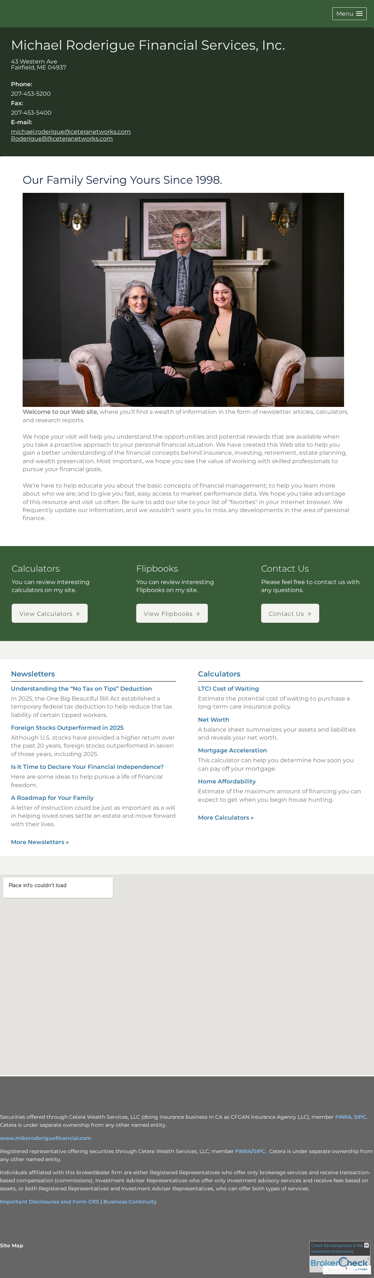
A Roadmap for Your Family (52, 797)
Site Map (11, 1245)
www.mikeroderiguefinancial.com (45, 1138)
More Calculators (226, 817)
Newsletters (33, 673)
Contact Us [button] (286, 613)
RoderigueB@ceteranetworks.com (62, 138)
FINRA (343, 1117)
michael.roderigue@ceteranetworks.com (71, 131)
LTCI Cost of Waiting (228, 688)
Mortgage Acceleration (232, 750)
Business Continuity (130, 1201)
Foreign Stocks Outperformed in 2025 (67, 727)
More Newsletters (40, 842)
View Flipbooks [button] (168, 613)
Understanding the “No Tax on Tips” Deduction (81, 688)
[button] (349, 13)
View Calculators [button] (46, 613)
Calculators (219, 673)
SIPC (360, 1117)
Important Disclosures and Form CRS (49, 1201)
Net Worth (213, 719)
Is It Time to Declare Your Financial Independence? (87, 766)
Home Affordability (227, 781)
